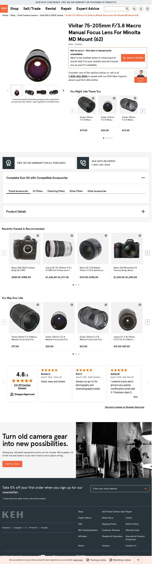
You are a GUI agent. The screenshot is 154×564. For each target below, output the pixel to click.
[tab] (18, 191)
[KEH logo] (12, 514)
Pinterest (33, 528)
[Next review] (148, 381)
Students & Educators (112, 536)
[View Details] (87, 110)
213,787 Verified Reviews (23, 386)
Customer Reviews (111, 530)
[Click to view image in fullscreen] (35, 53)
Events (129, 518)
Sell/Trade (32, 8)
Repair (66, 8)
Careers (106, 545)
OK (138, 560)
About (81, 545)
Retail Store (107, 518)
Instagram (18, 528)
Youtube (44, 528)
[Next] (63, 90)
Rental (50, 8)
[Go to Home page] (4, 9)
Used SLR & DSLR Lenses (51, 15)
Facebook (6, 528)
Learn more (78, 560)
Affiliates (82, 536)
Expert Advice (87, 8)
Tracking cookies (98, 560)
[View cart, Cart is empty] (147, 8)
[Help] (134, 8)
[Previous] (72, 110)
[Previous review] (3, 381)
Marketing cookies (122, 560)
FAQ (80, 524)
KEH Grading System (88, 530)
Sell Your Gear (12, 464)
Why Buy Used (132, 530)
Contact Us (131, 545)
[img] (22, 380)
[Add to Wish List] (93, 98)
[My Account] (141, 8)
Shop (14, 8)
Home (5, 15)
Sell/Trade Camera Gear (113, 511)
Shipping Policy (109, 524)
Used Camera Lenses (27, 15)
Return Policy (132, 524)
